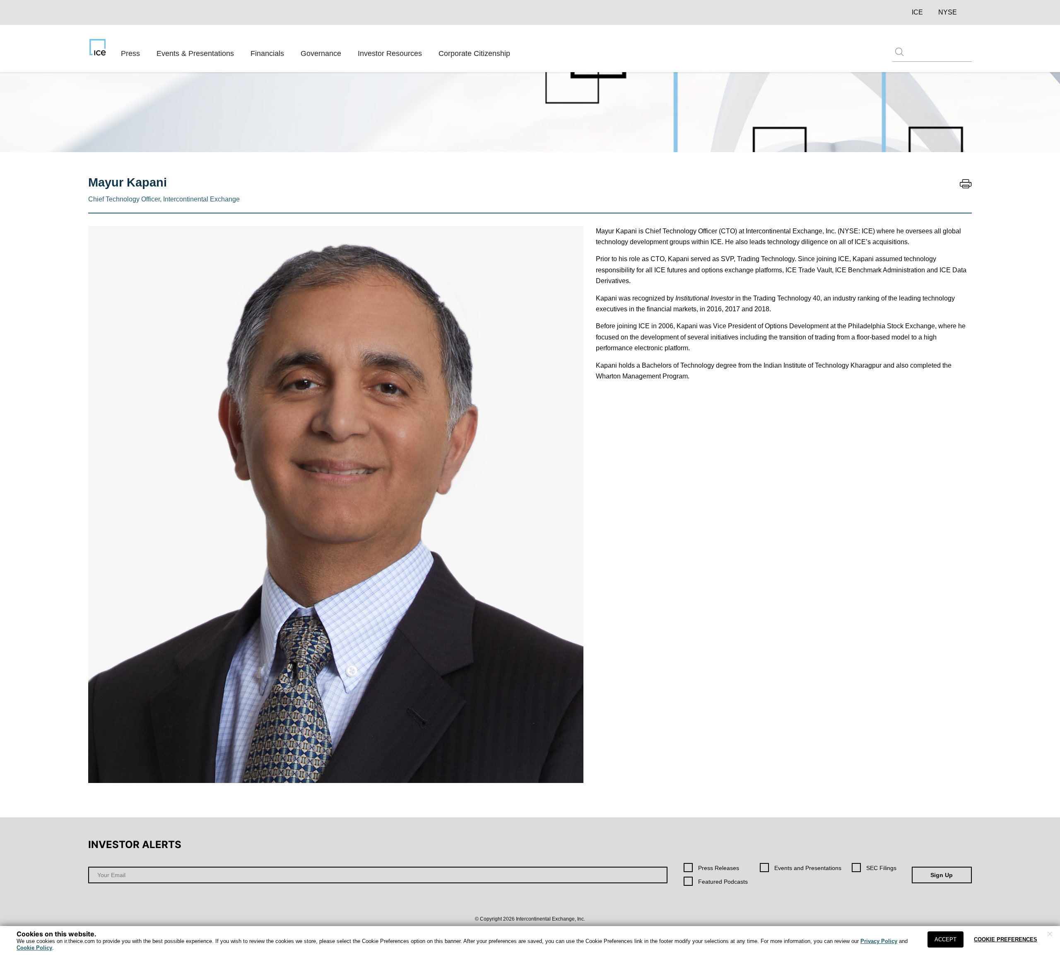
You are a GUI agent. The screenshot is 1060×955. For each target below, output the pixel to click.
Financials (267, 53)
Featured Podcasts (723, 881)
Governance (321, 53)
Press (130, 53)
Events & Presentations (195, 53)
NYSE (947, 12)
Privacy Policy (878, 941)
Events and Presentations (807, 868)
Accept (945, 939)
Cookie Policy (34, 948)
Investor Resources (390, 53)
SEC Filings (881, 868)
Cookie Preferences (1005, 939)
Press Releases (718, 868)
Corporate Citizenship (474, 53)
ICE (917, 12)
